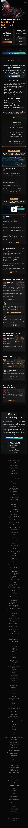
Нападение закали (14, 709)
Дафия (14, 729)
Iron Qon (14, 543)
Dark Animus (14, 542)
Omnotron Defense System (14, 666)
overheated (10, 175)
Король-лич (14, 756)
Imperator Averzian (14, 511)
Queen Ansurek (14, 642)
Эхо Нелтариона (14, 716)
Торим (14, 793)
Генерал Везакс (14, 796)
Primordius (14, 540)
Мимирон (14, 790)
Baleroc (14, 654)
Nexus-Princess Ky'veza (14, 639)
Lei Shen (14, 546)
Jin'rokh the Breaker (14, 529)
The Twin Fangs (14, 471)
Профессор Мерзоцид (14, 748)
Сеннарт (14, 726)
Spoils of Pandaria (14, 494)
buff (21, 104)
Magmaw (14, 667)
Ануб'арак (14, 773)
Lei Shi (14, 592)
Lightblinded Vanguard (14, 517)
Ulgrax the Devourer (14, 631)
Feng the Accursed (14, 571)
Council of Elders (14, 532)
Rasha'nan (14, 636)
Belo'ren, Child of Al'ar (14, 522)
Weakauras (14, 806)
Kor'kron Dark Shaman (14, 489)
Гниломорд (14, 747)
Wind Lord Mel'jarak (14, 584)
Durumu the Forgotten (14, 538)
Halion (14, 762)
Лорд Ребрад (14, 739)
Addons (14, 805)
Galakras (14, 486)
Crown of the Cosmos (14, 519)
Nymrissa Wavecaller (14, 462)
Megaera (14, 535)
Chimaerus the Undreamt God (14, 521)
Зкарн (14, 713)
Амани (14, 111)
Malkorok (14, 493)
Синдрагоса (14, 755)
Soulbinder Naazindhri (14, 556)
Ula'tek (14, 475)
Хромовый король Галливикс (14, 610)
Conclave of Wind (14, 663)
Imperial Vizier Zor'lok (14, 579)
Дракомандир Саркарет (14, 717)
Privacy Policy (14, 820)
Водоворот (20, 112)
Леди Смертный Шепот (14, 741)
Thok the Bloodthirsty (14, 496)
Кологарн (14, 787)
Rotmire (14, 506)
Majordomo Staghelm (14, 656)
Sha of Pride (14, 485)
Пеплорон (14, 696)
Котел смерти (14, 600)
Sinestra (14, 681)
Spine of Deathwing (14, 624)
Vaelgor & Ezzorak (14, 514)
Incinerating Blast (7, 185)
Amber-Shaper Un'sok (14, 585)
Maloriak (14, 672)
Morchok (14, 615)
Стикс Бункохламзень (14, 603)
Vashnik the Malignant (14, 467)
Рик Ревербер (14, 602)
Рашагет (14, 734)
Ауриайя (14, 788)
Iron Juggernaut (14, 488)
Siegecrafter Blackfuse (14, 497)
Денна (14, 732)
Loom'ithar (14, 555)
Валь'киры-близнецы (14, 772)
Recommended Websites (14, 812)
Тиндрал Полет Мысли (14, 698)
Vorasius (14, 513)
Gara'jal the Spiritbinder (14, 573)
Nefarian (14, 674)
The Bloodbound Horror (14, 633)
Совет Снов (14, 691)
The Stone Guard (14, 570)
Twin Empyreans (14, 545)
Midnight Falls (14, 524)
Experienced (16, 257)
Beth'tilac (14, 651)
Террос (14, 724)
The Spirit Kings (14, 574)
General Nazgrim (14, 491)
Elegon (14, 576)
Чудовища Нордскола (14, 767)
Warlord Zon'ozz (14, 617)
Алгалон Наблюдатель (14, 799)
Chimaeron (14, 670)
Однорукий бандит (14, 606)
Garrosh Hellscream (14, 500)
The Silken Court (14, 641)
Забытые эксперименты (14, 708)
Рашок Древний (14, 711)
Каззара (14, 705)
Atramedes (14, 669)
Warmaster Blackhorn (14, 623)
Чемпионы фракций (14, 770)
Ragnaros (14, 657)
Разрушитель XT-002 (14, 783)
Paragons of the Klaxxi (14, 499)
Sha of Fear (14, 593)
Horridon (14, 531)
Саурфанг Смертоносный (14, 744)
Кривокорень (14, 687)
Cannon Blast (6, 181)
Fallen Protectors (14, 481)
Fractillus (14, 561)
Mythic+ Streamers (14, 809)
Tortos (14, 534)
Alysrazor (14, 652)
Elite (14, 260)
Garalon (14, 582)
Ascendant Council (14, 678)
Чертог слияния (14, 706)
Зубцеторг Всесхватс (14, 605)
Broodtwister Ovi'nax (14, 638)
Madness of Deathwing (14, 626)
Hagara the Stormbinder (14, 620)
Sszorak (14, 470)
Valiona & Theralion (14, 677)
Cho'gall (14, 680)
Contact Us (14, 822)
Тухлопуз (14, 745)
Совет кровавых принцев (14, 750)
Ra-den (14, 548)
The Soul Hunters (14, 560)
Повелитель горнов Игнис (14, 780)
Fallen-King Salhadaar (14, 516)
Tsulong (14, 590)
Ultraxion (14, 621)
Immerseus (14, 480)
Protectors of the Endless (14, 589)
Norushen (14, 483)
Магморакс (14, 714)
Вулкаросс (14, 690)
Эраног (14, 723)
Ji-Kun (14, 537)
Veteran (15, 259)
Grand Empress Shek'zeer (14, 587)
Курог (14, 731)
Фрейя (14, 791)
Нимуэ (14, 695)
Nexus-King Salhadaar (14, 563)
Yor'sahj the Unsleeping (14, 618)
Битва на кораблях (14, 742)
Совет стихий (14, 727)
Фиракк (14, 699)
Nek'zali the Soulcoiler (14, 464)
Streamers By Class (14, 808)
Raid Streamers (14, 811)
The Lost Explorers (14, 468)
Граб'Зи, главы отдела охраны (14, 608)
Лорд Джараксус (14, 769)
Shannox (14, 648)
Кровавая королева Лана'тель (14, 752)
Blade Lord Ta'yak (14, 581)
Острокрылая (14, 782)
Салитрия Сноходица (14, 753)
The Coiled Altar (14, 473)
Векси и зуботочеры (14, 599)
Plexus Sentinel (14, 553)
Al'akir (14, 664)
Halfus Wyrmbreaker (14, 675)
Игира (14, 688)
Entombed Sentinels (14, 465)
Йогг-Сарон (14, 798)
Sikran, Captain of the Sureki (14, 635)
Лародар (14, 693)
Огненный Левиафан (14, 779)
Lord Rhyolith (14, 649)
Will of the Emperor (14, 578)
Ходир (14, 794)
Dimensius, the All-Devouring (14, 564)
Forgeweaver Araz (14, 558)
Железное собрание (14, 785)
